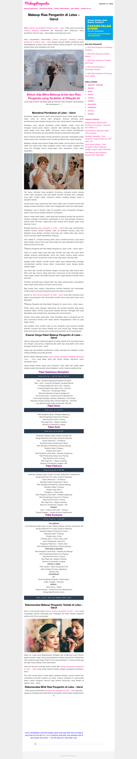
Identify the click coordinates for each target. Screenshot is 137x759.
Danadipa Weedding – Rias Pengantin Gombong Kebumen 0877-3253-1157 (99, 138)
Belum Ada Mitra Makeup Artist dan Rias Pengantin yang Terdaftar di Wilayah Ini (54, 96)
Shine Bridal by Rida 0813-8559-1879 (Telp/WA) (97, 131)
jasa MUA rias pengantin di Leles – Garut (60, 690)
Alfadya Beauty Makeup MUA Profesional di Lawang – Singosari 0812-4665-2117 (97, 125)
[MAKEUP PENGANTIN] (37, 3)
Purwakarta (92, 107)
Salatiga (91, 111)
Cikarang (91, 98)
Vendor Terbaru (92, 119)
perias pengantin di (51, 228)
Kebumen (91, 101)
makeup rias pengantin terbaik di (46, 28)
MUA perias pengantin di (48, 295)
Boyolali (91, 94)
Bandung (91, 88)
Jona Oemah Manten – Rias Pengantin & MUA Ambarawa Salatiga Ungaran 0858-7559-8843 (98, 147)
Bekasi (90, 91)
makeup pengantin (31, 30)
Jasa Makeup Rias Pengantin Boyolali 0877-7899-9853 (96, 153)
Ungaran (91, 114)
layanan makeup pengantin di (62, 611)
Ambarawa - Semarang (95, 85)
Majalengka (92, 104)
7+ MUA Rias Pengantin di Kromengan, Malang (95, 68)
